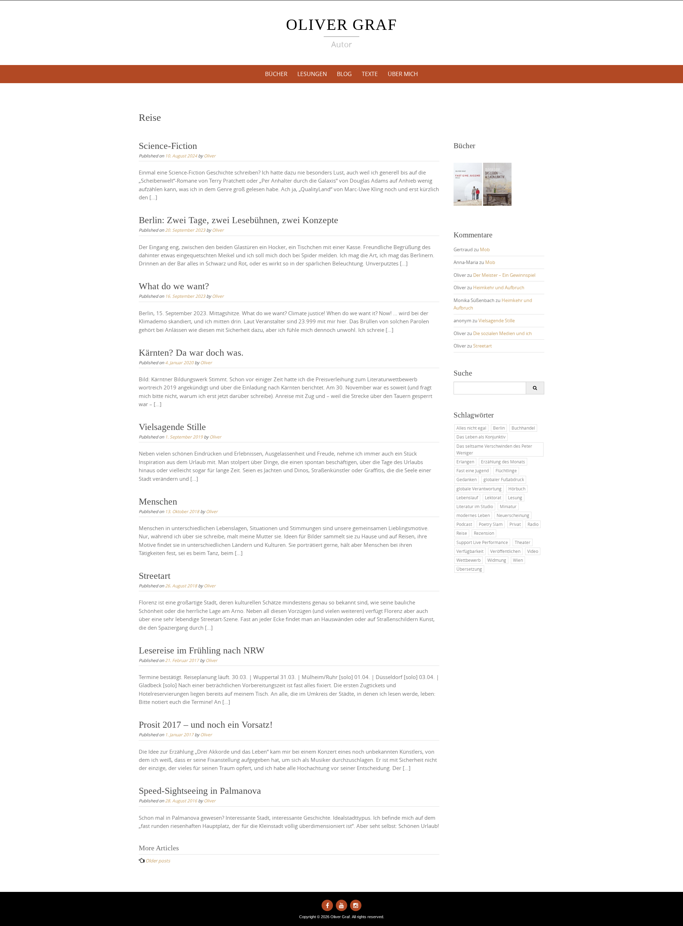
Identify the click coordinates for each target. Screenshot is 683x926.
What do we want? (174, 286)
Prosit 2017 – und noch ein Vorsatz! (206, 725)
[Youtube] (341, 905)
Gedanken (466, 479)
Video (532, 551)
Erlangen (465, 461)
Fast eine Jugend (472, 470)
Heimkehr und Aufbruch (498, 287)
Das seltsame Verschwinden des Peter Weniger (494, 449)
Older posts (157, 860)
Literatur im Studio (474, 506)
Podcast (464, 524)
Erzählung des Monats (503, 461)
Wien (518, 560)
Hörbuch (516, 488)
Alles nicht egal (471, 428)
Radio (533, 524)
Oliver (210, 155)
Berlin (499, 428)
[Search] (534, 388)
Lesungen (312, 74)
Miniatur (508, 506)
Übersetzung (469, 569)
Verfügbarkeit (469, 551)
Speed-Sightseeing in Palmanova (200, 791)
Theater (522, 542)
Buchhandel (523, 428)
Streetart (154, 576)
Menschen (158, 501)
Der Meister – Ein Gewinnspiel (504, 275)
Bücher (276, 74)
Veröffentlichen (505, 551)
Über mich (403, 74)
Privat (515, 524)
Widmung (496, 560)
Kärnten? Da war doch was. (191, 353)
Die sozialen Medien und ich (502, 333)
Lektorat (493, 497)
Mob (485, 249)
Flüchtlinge (506, 470)
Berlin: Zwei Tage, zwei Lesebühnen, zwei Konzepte (238, 220)
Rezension (484, 533)
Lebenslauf (467, 497)
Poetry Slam (491, 524)
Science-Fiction (168, 146)
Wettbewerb (468, 560)
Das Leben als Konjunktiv (480, 437)
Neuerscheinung (513, 515)
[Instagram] (355, 905)
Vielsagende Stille (172, 427)
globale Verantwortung (479, 488)
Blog (344, 74)
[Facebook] (327, 905)
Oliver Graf (341, 24)
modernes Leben (473, 515)
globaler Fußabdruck (503, 479)
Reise (461, 533)
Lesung (515, 497)
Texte (370, 74)
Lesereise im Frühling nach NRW (202, 650)
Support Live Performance (482, 542)
